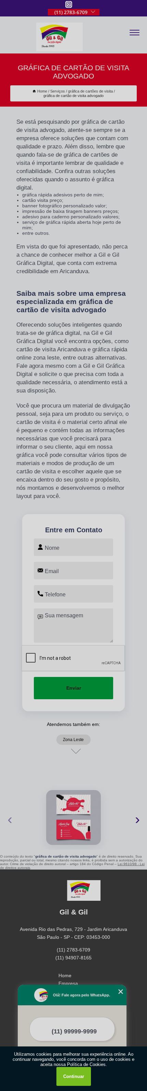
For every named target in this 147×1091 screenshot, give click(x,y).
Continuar (73, 1076)
